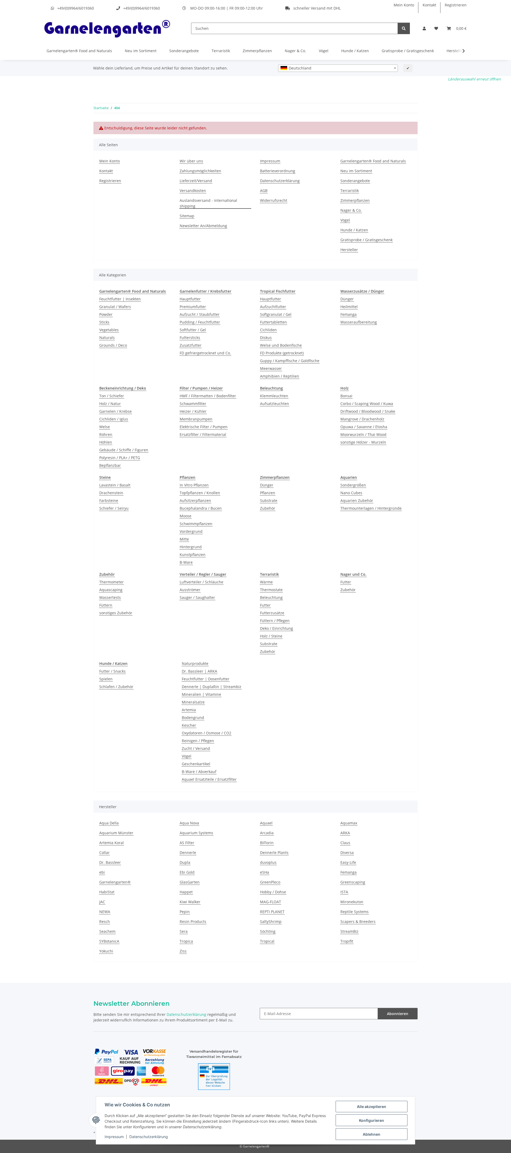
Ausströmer (190, 589)
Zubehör (267, 508)
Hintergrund (191, 546)
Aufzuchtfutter (273, 306)
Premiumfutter (193, 306)
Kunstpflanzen (192, 554)
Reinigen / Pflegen (198, 740)
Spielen (106, 678)
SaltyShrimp (271, 921)
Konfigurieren (371, 1120)
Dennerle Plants (274, 852)
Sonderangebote (184, 50)
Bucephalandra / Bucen (201, 508)
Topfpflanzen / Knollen (200, 492)
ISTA (344, 891)
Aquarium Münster (116, 832)
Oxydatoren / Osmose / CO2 (206, 732)
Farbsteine (108, 500)
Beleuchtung (271, 597)
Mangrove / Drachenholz (362, 419)
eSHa (264, 872)
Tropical (267, 941)
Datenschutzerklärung (148, 1136)
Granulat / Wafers (115, 306)
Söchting (267, 931)
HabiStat (106, 891)
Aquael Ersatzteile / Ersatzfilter (209, 779)
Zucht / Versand (196, 748)
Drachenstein (111, 492)
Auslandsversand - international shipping (208, 203)
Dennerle (188, 852)
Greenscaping (352, 882)
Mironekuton (351, 901)
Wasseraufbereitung (358, 322)
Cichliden (268, 329)
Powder (106, 314)
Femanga (348, 314)
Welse (104, 426)
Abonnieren (397, 1013)
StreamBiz (349, 931)
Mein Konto (404, 4)
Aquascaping (110, 589)
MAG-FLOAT (270, 901)
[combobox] (338, 68)
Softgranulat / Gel (275, 314)
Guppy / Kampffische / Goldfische (289, 360)
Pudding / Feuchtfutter (200, 322)
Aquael (266, 822)
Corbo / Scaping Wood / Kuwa (366, 403)
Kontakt (429, 4)
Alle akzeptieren (371, 1106)
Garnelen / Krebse (115, 411)
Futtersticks (190, 337)
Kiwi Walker (190, 901)
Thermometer (111, 581)
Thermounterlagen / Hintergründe (371, 508)
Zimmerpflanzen (257, 50)
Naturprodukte (195, 663)
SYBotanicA (109, 941)
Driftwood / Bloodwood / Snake (367, 411)
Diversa (347, 852)
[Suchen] (404, 28)
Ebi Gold (187, 872)
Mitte (184, 539)
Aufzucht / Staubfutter (200, 314)
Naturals (107, 337)
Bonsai (346, 395)
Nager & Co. (295, 50)
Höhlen (105, 442)
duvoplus (268, 862)
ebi (102, 872)
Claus (345, 842)
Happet (186, 891)
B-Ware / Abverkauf (199, 771)
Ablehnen (371, 1134)
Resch (104, 921)
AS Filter (187, 842)
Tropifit (346, 941)
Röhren (105, 434)
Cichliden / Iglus (113, 419)
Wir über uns (191, 160)
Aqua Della (109, 822)
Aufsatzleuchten (274, 403)
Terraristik (221, 50)
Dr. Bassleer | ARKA (199, 671)
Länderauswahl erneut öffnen (474, 78)
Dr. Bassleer (110, 862)
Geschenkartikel (196, 763)
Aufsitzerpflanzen (195, 500)
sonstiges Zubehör (115, 612)
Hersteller (349, 249)
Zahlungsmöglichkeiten (200, 170)
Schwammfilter (193, 403)
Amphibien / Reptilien (279, 376)
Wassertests (110, 597)
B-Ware (186, 562)
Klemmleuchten (274, 395)
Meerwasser (271, 368)
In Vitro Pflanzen (194, 485)
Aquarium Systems (196, 832)
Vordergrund (191, 531)
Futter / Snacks (112, 671)
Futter (265, 605)
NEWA (104, 911)
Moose (185, 515)
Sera (184, 931)
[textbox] (338, 68)
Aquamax (348, 822)
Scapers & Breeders (358, 921)
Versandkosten (193, 190)
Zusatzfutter (190, 345)
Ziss (183, 951)
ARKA (345, 832)
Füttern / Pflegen (275, 620)
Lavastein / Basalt (114, 485)
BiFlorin (267, 842)
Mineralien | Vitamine (201, 694)
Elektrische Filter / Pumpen (204, 426)
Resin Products (193, 921)
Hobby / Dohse (273, 891)
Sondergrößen (353, 485)
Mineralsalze (193, 702)
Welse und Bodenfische (281, 345)
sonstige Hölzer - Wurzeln (363, 442)
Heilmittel (349, 306)
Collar (104, 852)
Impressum (114, 1136)
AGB (263, 190)
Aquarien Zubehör (356, 500)
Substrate (268, 500)
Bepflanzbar (110, 465)
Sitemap (187, 215)
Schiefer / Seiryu (114, 508)
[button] (424, 28)
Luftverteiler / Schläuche (201, 581)
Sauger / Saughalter (197, 597)
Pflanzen (267, 492)
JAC (102, 901)
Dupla (185, 862)
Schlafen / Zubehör (116, 686)
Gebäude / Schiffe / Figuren (123, 449)
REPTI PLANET (272, 911)
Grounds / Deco (113, 345)
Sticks (104, 322)
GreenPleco (270, 882)
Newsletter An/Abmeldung (203, 225)
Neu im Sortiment (140, 50)
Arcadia (267, 832)
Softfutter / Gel (193, 329)
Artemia (189, 709)
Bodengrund (193, 717)
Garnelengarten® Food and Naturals (79, 50)
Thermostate (271, 589)
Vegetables (109, 329)
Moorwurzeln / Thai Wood (363, 434)
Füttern (105, 605)
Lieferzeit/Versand (196, 180)
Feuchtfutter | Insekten (120, 298)
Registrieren (456, 4)
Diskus (266, 337)
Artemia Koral (111, 842)
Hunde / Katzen (355, 50)
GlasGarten (190, 882)
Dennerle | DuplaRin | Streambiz (211, 686)
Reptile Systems (354, 911)
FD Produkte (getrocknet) (282, 352)
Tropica (186, 941)
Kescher (189, 725)
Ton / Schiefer (111, 395)
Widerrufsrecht (273, 200)
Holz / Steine (271, 636)
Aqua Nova (189, 822)
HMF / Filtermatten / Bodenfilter (208, 395)
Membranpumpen (196, 419)
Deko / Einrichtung (276, 628)
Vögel (323, 50)
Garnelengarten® (115, 882)
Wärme (266, 581)
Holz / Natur (110, 403)
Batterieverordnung (277, 170)
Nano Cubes (351, 492)
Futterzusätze (272, 612)
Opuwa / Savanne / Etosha (363, 426)
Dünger (347, 298)
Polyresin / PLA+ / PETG (119, 457)
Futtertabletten (273, 322)
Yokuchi (106, 951)
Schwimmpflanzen (196, 523)
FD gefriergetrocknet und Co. (205, 352)
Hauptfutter (190, 298)
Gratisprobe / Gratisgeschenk (408, 50)
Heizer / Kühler (193, 411)
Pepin (185, 911)
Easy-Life (348, 862)
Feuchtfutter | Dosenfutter (205, 678)
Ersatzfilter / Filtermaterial (203, 434)
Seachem (107, 931)
